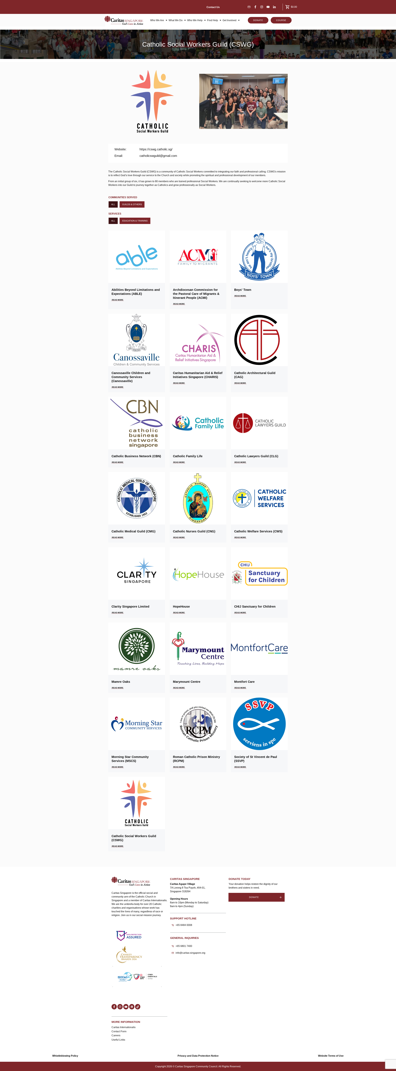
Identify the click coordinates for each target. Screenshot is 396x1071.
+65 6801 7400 (184, 946)
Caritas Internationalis (124, 1027)
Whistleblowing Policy (65, 1055)
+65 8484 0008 (184, 925)
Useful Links (118, 1039)
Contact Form (119, 1031)
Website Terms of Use (331, 1055)
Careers (116, 1035)
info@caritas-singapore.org (190, 953)
